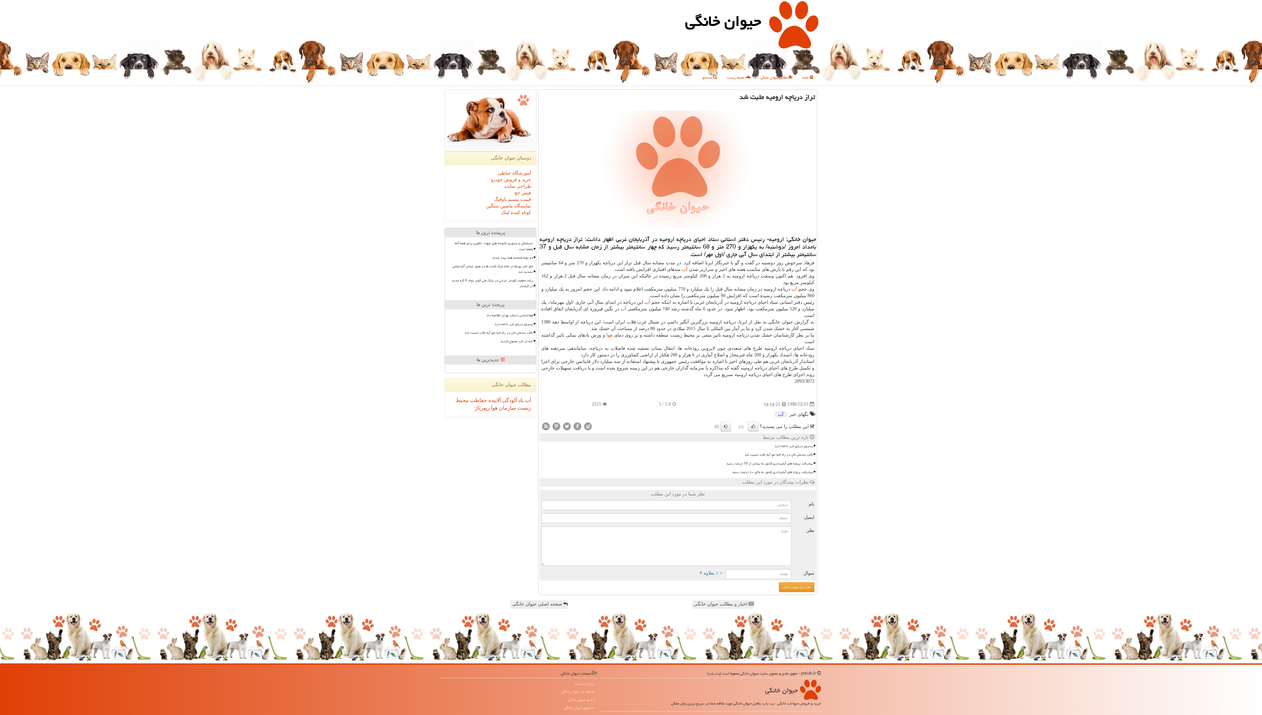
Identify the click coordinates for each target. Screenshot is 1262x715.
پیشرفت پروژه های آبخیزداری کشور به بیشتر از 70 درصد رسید (769, 463)
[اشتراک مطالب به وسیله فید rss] (545, 425)
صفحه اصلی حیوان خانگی (537, 604)
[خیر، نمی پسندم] (725, 427)
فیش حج (522, 192)
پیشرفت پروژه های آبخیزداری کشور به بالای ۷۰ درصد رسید (772, 472)
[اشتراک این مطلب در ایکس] (567, 425)
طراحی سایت (517, 186)
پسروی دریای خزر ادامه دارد (794, 446)
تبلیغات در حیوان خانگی (578, 691)
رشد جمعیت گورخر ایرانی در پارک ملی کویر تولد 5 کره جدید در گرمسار (492, 283)
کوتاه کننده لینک (516, 212)
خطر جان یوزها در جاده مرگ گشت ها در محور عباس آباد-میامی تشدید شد (493, 269)
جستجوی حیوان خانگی (579, 707)
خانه (806, 77)
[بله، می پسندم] (753, 427)
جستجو (707, 77)
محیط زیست (736, 77)
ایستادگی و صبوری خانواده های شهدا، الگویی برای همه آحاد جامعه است (493, 246)
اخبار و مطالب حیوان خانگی (721, 604)
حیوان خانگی (723, 21)
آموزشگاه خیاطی (514, 173)
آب (685, 269)
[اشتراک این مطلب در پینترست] (556, 425)
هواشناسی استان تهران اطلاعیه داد (509, 315)
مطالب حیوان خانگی (774, 77)
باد (520, 400)
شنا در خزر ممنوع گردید (517, 341)
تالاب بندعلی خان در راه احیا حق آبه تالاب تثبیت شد (779, 454)
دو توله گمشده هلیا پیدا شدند (512, 257)
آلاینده (494, 400)
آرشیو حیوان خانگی (581, 699)
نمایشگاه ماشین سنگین (508, 205)
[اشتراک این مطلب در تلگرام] (588, 425)
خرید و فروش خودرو (511, 179)
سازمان (507, 408)
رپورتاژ (482, 408)
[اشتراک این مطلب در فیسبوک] (577, 425)
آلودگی (509, 400)
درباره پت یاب (584, 683)
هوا (609, 335)
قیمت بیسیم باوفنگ (512, 199)
